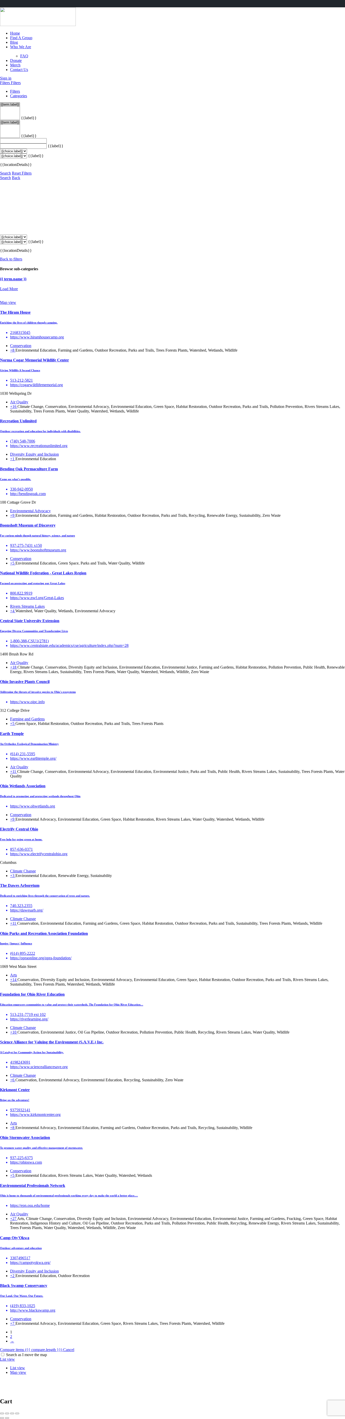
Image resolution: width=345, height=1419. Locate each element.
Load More (9, 289)
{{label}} (29, 118)
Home (15, 33)
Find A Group (21, 38)
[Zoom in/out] (17, 1413)
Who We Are (20, 47)
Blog (14, 42)
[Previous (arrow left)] (2, 1418)
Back (16, 178)
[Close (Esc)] (2, 1413)
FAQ (24, 56)
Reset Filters (22, 173)
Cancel (68, 1350)
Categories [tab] (18, 96)
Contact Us (19, 69)
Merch (15, 65)
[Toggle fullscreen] (12, 1413)
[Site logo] (38, 24)
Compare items (31, 1350)
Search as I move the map (26, 1355)
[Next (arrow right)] (7, 1418)
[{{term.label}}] (10, 105)
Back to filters (11, 259)
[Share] (7, 1413)
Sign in (5, 78)
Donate (16, 60)
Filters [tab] (15, 91)
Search (5, 173)
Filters (5, 83)
